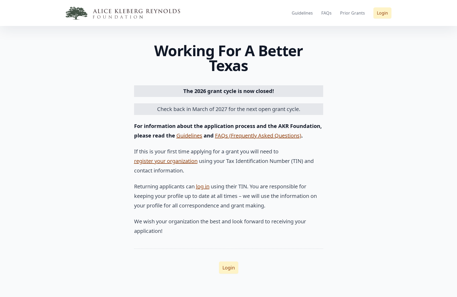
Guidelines (302, 13)
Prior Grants (352, 13)
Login (382, 13)
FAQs (326, 13)
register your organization (166, 161)
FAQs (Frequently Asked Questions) (258, 135)
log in (202, 186)
